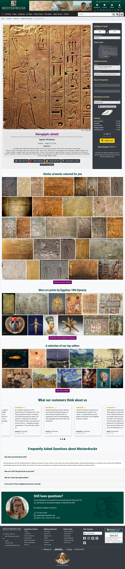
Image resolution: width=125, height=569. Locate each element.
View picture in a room (72, 161)
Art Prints (8, 14)
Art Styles (29, 14)
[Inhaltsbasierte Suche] (117, 14)
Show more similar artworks (62, 282)
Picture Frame (38, 14)
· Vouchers (46, 542)
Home (3, 18)
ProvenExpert (12, 431)
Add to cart (108, 141)
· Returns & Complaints (29, 542)
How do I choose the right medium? (16, 478)
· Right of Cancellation (29, 540)
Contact (66, 14)
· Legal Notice (27, 533)
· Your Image (47, 531)
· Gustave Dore (67, 542)
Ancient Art (16, 18)
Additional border (98, 35)
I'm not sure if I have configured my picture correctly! (22, 484)
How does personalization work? (15, 457)
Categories (21, 14)
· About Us (26, 544)
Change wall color (54, 161)
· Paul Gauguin (67, 536)
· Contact (26, 531)
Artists (14, 14)
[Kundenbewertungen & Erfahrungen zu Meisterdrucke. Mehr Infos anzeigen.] (114, 535)
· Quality (46, 538)
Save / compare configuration (107, 106)
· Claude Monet (67, 533)
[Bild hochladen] (122, 14)
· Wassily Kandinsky (68, 538)
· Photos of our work (49, 540)
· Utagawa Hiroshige (68, 540)
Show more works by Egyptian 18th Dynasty (62, 338)
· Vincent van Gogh (68, 531)
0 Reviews (50, 164)
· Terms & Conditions (29, 536)
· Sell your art (47, 533)
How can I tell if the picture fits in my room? (19, 471)
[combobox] (107, 37)
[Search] (114, 14)
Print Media (48, 14)
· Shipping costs (47, 536)
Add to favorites (37, 161)
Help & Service (57, 14)
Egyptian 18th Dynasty (26, 18)
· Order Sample (47, 544)
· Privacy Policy (27, 538)
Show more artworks (62, 391)
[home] (2, 14)
